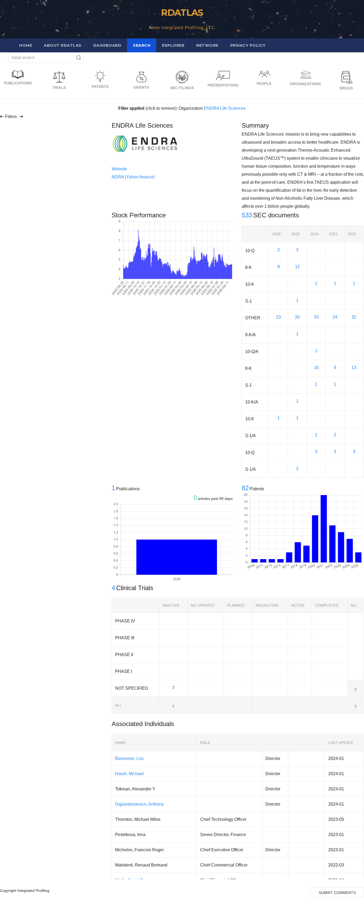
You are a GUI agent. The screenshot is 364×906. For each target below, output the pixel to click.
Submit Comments (337, 893)
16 (316, 367)
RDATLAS (182, 12)
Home (25, 45)
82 (245, 488)
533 (247, 215)
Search (141, 45)
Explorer (173, 45)
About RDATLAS (63, 45)
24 (335, 317)
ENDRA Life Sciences (225, 108)
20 (297, 317)
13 (353, 367)
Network (207, 45)
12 (297, 266)
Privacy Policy (248, 45)
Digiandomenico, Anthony (139, 804)
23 (278, 317)
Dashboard (107, 45)
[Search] (78, 57)
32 (353, 317)
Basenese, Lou (129, 758)
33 (316, 317)
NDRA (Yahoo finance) (133, 177)
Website (119, 169)
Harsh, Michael (129, 773)
